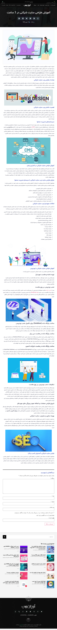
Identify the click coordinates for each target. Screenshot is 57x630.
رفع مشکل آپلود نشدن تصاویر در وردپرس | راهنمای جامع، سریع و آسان (11, 582)
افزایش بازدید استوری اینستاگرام (38, 564)
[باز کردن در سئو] (37, 5)
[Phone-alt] (19, 611)
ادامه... (44, 552)
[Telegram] (30, 611)
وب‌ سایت (52, 507)
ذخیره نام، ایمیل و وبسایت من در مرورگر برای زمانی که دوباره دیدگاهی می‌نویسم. (33, 512)
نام (53, 496)
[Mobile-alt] (15, 611)
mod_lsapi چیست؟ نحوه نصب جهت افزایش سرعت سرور (38, 582)
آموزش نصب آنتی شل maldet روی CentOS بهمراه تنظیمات (11, 564)
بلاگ (32, 22)
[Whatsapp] (23, 611)
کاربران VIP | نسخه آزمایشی (51, 2)
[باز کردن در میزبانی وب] (16, 5)
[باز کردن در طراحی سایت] (50, 5)
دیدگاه (52, 478)
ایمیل (52, 501)
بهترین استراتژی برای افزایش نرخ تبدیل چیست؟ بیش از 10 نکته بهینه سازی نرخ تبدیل (37, 548)
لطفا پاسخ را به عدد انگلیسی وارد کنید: (45, 515)
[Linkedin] (26, 611)
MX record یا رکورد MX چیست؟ (38, 555)
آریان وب (21, 624)
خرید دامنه (48, 290)
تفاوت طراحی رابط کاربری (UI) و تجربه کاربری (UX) (11, 555)
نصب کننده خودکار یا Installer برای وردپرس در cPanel (11, 547)
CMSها (33, 127)
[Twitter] (41, 611)
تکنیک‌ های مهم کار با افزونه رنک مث (37, 572)
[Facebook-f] (38, 611)
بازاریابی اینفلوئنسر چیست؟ (13, 572)
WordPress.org (34, 292)
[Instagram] (34, 611)
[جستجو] (4, 537)
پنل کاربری (3, 2)
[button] (37, 18)
